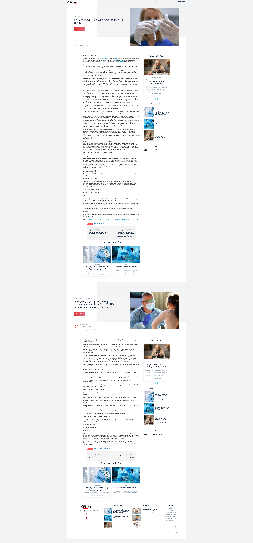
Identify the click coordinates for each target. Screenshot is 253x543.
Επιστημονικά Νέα (79, 16)
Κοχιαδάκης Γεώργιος (85, 42)
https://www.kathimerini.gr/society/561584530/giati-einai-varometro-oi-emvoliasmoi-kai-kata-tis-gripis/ (112, 219)
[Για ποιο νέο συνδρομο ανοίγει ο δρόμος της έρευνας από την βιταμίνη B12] (126, 254)
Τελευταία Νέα (98, 264)
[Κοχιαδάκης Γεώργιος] (76, 41)
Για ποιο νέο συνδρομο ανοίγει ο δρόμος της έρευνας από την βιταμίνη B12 (126, 267)
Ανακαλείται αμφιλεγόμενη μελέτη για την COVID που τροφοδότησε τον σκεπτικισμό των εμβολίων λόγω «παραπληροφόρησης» (97, 268)
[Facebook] (86, 517)
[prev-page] (155, 99)
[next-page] (157, 99)
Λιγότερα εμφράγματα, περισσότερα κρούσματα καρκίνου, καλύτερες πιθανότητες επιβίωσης (156, 81)
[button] (182, 2)
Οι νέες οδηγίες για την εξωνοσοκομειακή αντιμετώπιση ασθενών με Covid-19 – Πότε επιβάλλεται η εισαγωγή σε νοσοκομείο (98, 232)
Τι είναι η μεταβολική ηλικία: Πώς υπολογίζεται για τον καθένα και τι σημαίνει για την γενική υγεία (150, 511)
